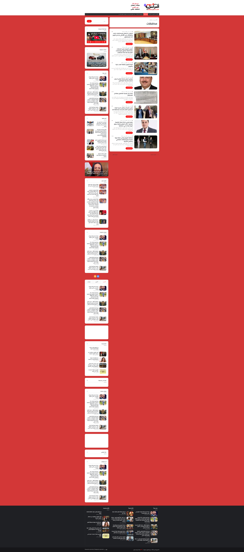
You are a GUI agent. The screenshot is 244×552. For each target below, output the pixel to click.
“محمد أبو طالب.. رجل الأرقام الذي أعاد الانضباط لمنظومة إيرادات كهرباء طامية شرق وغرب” (93, 222)
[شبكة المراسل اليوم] (145, 7)
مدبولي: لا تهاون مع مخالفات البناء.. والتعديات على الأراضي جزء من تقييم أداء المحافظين (123, 35)
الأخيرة (104, 281)
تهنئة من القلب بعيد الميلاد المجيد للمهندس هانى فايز (93, 185)
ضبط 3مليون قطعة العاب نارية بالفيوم (124, 65)
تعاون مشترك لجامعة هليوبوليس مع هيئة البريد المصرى (101, 155)
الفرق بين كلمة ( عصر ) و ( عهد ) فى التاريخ (93, 370)
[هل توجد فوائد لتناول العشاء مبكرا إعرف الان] (129, 513)
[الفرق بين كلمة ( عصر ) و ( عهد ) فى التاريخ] (102, 371)
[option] (96, 60)
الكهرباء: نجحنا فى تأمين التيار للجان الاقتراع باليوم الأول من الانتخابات (118, 537)
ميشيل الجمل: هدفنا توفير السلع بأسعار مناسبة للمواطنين (124, 80)
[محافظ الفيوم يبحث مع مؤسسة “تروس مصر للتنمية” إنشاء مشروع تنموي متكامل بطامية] (129, 526)
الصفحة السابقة (153, 154)
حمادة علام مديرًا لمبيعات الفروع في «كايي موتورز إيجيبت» (93, 78)
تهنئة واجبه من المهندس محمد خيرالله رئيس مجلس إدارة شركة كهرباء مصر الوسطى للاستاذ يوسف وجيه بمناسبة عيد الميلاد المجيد (92, 213)
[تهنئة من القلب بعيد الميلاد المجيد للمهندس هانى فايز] (102, 186)
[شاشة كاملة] (88, 42)
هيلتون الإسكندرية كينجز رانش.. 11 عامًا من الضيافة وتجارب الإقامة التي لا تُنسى (93, 108)
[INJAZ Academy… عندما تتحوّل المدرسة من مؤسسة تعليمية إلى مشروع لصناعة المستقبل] (102, 93)
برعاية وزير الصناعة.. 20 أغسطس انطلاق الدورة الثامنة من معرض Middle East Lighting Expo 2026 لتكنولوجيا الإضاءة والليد (92, 85)
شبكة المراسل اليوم (137, 549)
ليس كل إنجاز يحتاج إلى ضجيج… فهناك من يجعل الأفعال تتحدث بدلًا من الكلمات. (100, 141)
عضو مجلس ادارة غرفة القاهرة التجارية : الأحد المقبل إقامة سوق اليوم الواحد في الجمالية (123, 124)
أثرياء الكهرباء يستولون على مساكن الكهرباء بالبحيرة (93, 353)
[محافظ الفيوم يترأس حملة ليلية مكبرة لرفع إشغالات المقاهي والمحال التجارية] (145, 141)
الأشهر (96, 281)
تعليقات (88, 281)
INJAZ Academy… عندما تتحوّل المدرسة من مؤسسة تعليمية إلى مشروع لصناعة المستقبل (92, 93)
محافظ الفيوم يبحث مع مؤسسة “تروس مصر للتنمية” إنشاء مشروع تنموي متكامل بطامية (119, 526)
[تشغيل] (104, 42)
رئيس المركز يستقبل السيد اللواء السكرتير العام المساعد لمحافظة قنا (122, 109)
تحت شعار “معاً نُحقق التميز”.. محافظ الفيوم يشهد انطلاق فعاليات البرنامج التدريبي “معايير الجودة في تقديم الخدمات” (118, 519)
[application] (96, 37)
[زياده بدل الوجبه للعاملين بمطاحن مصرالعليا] (145, 97)
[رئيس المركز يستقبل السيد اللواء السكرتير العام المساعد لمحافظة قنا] (145, 111)
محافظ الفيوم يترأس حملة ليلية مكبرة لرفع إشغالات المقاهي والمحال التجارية (124, 140)
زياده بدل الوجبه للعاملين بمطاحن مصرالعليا (123, 94)
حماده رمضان (130, 31)
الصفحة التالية (115, 154)
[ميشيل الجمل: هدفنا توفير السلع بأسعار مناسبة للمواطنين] (145, 83)
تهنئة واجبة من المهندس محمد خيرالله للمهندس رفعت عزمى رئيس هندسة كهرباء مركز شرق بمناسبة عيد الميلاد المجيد (92, 193)
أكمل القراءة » (129, 43)
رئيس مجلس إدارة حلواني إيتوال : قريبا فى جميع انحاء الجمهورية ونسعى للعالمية (93, 365)
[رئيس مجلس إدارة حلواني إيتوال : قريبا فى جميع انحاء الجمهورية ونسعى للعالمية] (102, 365)
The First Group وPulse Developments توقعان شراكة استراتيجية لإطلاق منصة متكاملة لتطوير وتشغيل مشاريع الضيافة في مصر (97, 62)
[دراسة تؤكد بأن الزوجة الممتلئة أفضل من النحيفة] (102, 359)
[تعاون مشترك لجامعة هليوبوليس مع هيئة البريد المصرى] (90, 155)
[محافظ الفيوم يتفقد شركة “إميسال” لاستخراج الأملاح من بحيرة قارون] (129, 533)
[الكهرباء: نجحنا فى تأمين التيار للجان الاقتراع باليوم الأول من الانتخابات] (129, 538)
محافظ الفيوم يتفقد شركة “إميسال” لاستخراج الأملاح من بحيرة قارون (118, 532)
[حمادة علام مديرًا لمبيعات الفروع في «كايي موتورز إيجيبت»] (102, 78)
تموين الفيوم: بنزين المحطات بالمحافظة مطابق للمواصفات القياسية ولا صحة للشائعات (124, 51)
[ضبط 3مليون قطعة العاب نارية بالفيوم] (145, 68)
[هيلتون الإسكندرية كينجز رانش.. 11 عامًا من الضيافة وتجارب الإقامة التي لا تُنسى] (102, 109)
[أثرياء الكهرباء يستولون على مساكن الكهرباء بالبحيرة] (102, 354)
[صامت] (90, 42)
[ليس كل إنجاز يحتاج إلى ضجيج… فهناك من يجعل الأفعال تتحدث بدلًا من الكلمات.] (90, 141)
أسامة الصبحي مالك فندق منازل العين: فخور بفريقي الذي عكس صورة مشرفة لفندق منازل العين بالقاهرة (100, 148)
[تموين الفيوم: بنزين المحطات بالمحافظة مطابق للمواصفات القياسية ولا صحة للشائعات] (145, 53)
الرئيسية (154, 19)
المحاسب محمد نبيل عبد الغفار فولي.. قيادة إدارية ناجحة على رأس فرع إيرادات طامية (101, 124)
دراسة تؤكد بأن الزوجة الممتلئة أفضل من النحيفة (93, 358)
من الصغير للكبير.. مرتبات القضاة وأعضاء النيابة (93, 348)
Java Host (92, 549)
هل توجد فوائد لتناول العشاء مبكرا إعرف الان (118, 512)
